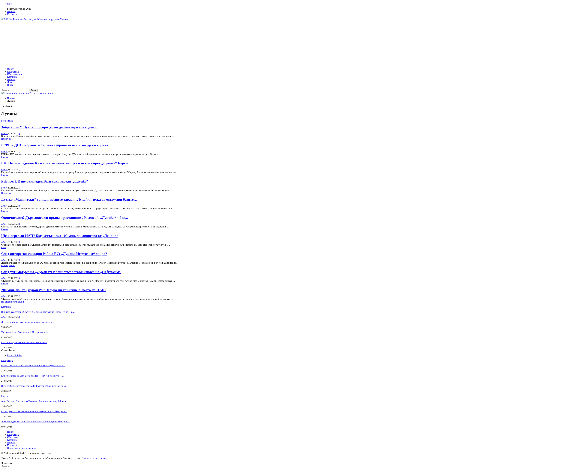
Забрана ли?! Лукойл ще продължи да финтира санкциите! (49, 127)
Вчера (10, 85)
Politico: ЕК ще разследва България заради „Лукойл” (44, 181)
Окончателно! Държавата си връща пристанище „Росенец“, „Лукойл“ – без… (64, 218)
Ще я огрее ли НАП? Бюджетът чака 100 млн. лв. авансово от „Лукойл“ (59, 236)
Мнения (11, 11)
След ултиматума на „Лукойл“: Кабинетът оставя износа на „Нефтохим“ (61, 272)
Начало (11, 68)
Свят (3, 247)
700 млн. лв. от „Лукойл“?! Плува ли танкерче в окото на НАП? (53, 290)
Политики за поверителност (21, 448)
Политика (6, 139)
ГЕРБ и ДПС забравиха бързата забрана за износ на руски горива (54, 145)
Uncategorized (8, 265)
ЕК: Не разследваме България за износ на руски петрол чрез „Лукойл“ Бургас (65, 163)
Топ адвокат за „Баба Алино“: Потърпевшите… (25, 332)
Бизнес (4, 157)
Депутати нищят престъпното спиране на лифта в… (28, 322)
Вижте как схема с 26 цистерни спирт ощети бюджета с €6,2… (33, 365)
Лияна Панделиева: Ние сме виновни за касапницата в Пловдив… (35, 421)
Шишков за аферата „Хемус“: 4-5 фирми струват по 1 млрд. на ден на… (38, 312)
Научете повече (100, 458)
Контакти (12, 14)
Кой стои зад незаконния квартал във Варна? (24, 342)
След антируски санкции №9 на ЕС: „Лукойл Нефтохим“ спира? (54, 254)
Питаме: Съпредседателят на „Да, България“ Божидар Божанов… (34, 386)
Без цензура (13, 71)
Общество (14, 74)
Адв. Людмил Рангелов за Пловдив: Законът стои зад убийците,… (35, 401)
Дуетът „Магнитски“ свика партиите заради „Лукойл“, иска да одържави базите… (69, 199)
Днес (9, 82)
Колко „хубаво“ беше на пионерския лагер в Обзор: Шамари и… (34, 411)
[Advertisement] (288, 44)
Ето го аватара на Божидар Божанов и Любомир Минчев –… (32, 375)
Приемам (86, 458)
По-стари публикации (12, 301)
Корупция (12, 77)
